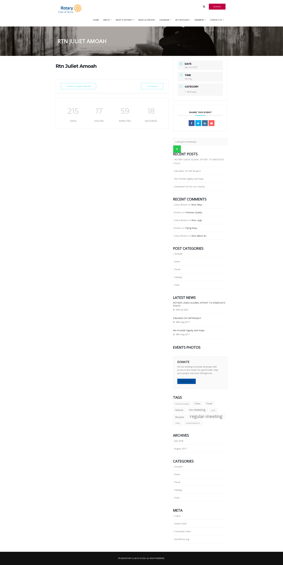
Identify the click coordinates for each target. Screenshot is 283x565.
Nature (179, 410)
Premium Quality (193, 212)
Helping (178, 277)
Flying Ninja (191, 228)
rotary (177, 423)
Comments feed (183, 531)
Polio (177, 285)
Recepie (179, 417)
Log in (178, 515)
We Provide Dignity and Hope (189, 178)
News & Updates (146, 20)
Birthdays (192, 92)
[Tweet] (198, 123)
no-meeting (197, 410)
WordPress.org (182, 539)
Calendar (164, 20)
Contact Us (216, 20)
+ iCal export (152, 86)
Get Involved (182, 20)
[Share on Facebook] (192, 123)
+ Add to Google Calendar (78, 86)
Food (209, 403)
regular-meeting (206, 416)
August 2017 (181, 448)
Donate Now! (186, 381)
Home (96, 20)
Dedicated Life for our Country (190, 186)
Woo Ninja (196, 204)
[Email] (211, 123)
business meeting (182, 404)
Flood (177, 269)
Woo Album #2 (198, 235)
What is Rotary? (124, 20)
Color (197, 403)
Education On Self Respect (188, 171)
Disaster (179, 253)
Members (199, 20)
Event (177, 261)
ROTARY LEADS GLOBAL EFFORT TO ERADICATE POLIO (199, 161)
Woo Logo (196, 220)
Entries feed (180, 523)
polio (213, 410)
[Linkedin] (205, 123)
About (106, 20)
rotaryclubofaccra (193, 423)
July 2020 (179, 440)
